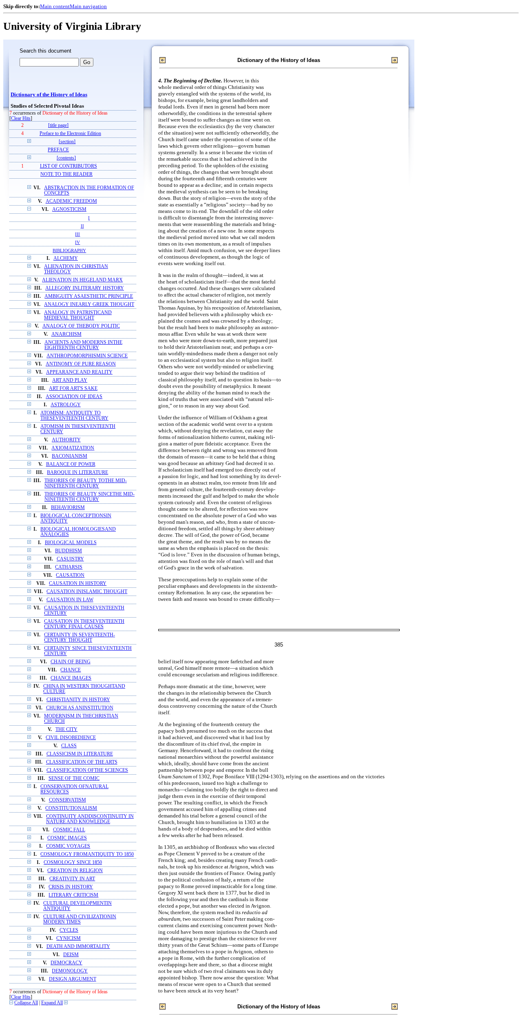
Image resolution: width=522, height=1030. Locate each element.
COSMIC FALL (69, 830)
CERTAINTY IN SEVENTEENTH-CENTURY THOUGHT (79, 637)
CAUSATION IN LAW (69, 599)
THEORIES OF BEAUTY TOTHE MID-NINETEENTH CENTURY (85, 483)
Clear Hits (21, 118)
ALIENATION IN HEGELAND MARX (82, 280)
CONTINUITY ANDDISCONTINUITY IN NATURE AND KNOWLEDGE (90, 819)
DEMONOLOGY (70, 971)
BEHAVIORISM (68, 507)
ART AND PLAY (69, 380)
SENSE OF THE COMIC (74, 778)
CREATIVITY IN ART (72, 879)
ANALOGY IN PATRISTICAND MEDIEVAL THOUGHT (78, 315)
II (82, 226)
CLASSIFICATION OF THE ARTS (81, 762)
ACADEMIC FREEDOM (71, 201)
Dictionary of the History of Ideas (49, 94)
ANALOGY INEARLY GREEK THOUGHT (89, 304)
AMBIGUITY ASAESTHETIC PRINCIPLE (88, 296)
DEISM (71, 954)
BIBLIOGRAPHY (69, 250)
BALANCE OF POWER (70, 464)
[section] (67, 141)
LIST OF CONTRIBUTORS (68, 166)
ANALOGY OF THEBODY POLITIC (81, 326)
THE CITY (66, 729)
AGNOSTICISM (69, 209)
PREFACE (58, 150)
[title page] (58, 125)
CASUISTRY (70, 559)
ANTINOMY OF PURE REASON (81, 364)
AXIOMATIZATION (72, 448)
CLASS (69, 746)
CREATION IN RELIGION (75, 870)
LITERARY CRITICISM (73, 895)
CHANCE (70, 670)
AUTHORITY (66, 440)
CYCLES (69, 930)
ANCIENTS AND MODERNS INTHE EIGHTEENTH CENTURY (83, 345)
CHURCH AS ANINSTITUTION (79, 708)
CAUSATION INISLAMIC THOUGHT (86, 591)
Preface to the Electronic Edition (70, 133)
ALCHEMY (65, 258)
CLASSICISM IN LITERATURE (79, 754)
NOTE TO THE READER (66, 174)
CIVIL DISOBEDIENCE (71, 737)
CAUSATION (70, 575)
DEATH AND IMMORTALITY (78, 946)
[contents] (66, 158)
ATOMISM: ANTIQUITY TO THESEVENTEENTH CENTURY (74, 415)
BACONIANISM (69, 456)
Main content (55, 6)
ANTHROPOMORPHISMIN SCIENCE (87, 356)
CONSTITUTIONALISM (71, 808)
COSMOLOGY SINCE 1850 (73, 862)
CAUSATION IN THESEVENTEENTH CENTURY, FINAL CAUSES (84, 624)
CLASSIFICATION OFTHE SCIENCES (87, 770)
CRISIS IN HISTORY (71, 887)
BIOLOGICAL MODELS (71, 542)
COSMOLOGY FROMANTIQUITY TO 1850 (87, 854)
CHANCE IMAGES (71, 678)
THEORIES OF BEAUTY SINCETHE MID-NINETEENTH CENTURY (89, 497)
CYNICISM (68, 938)
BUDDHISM (68, 551)
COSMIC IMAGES (67, 838)
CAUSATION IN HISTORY (77, 583)
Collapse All (26, 1003)
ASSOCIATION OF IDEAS (74, 396)
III (77, 234)
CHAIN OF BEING (71, 662)
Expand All (52, 1003)
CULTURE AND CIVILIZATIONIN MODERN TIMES (79, 919)
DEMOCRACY (66, 963)
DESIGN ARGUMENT (72, 979)
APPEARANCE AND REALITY (79, 372)
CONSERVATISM (67, 800)
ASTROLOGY (66, 405)
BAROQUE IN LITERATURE (77, 472)
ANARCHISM (66, 334)
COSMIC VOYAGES (68, 846)
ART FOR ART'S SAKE (73, 388)
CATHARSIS (68, 567)
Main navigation (88, 6)
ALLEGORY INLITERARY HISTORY (84, 288)
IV (77, 242)
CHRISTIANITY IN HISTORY (78, 699)
